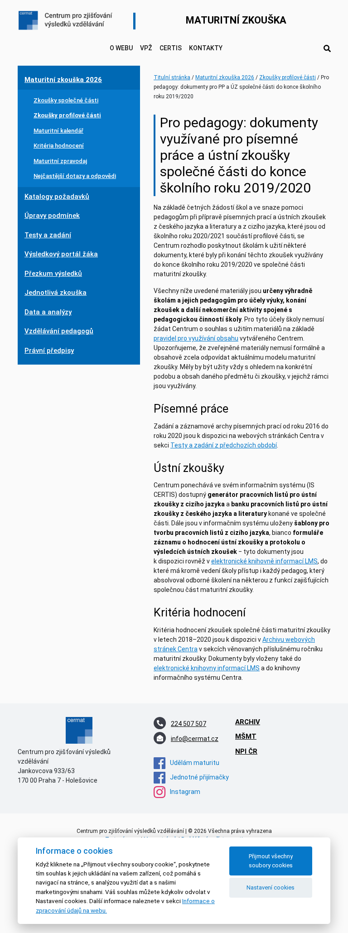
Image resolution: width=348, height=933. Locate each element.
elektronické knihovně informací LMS (264, 561)
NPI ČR (246, 751)
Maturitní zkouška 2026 (63, 80)
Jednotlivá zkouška (55, 293)
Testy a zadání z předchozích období (223, 445)
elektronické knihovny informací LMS (207, 668)
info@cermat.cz (194, 738)
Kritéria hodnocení (59, 145)
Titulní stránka (172, 77)
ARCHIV (247, 722)
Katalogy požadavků (56, 196)
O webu (121, 48)
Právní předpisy (49, 350)
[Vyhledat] (327, 49)
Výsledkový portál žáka (61, 254)
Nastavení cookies (270, 887)
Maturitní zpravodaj (60, 161)
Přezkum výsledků (53, 273)
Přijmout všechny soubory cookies (271, 860)
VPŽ (146, 48)
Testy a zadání (47, 235)
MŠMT (245, 736)
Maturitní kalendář (58, 130)
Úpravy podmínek (52, 216)
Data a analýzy (48, 312)
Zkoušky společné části (66, 100)
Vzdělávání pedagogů (58, 331)
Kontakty (205, 48)
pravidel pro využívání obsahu (196, 338)
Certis (171, 48)
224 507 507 (188, 723)
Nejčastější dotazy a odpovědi (75, 176)
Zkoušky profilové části (67, 115)
